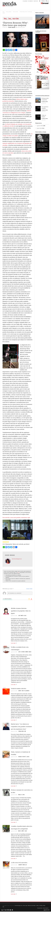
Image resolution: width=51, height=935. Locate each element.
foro (18, 572)
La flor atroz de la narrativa (19, 862)
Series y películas (8, 11)
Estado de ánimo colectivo (18, 688)
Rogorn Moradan (11, 27)
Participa (41, 905)
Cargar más (18, 898)
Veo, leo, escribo (15, 11)
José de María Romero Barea (24, 651)
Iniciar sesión (29, 588)
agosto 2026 (40, 125)
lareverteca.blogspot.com (17, 558)
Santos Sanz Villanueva (23, 690)
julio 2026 (39, 128)
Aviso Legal (25, 905)
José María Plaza (22, 615)
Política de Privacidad (31, 905)
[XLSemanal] (44, 3)
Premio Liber (39, 908)
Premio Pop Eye (45, 908)
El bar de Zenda (45, 101)
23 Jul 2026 (43, 120)
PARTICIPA (36, 1)
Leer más (13, 643)
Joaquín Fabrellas (22, 864)
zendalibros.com (22, 731)
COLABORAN (25, 1)
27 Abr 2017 (5, 27)
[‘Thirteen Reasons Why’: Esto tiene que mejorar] (18, 39)
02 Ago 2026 (44, 103)
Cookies (37, 905)
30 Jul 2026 (43, 111)
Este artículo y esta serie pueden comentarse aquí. (16, 517)
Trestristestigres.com (18, 905)
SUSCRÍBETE (30, 1)
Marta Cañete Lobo (22, 831)
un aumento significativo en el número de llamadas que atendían (17, 143)
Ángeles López (21, 794)
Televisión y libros (21, 27)
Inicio (3, 11)
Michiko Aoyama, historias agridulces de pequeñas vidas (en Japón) (21, 610)
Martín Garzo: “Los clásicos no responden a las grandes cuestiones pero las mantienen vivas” (21, 726)
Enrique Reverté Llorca (23, 756)
